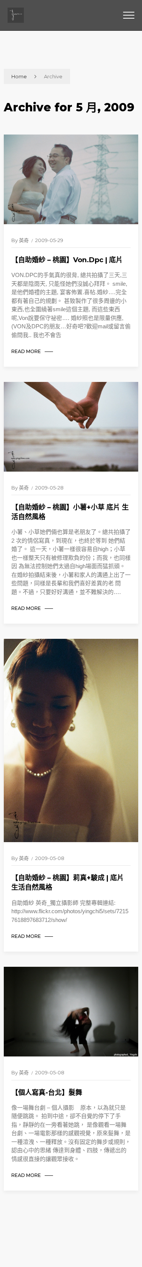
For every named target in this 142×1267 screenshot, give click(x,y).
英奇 (24, 240)
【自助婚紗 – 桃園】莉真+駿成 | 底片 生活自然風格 (67, 883)
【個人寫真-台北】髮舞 (46, 1092)
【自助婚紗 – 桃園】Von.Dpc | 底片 (67, 260)
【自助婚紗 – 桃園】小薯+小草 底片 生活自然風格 (70, 512)
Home (19, 76)
